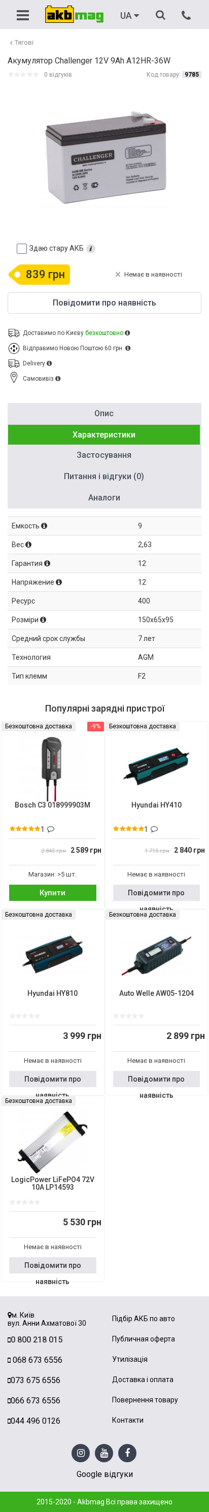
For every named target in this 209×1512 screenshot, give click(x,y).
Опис (104, 413)
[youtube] (104, 1453)
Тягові (24, 42)
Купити (52, 892)
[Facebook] (127, 1453)
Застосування (104, 455)
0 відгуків (58, 74)
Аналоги (104, 497)
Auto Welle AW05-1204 (156, 993)
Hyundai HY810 (52, 993)
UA (127, 15)
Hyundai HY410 (156, 805)
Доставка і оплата (142, 1380)
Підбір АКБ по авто (143, 1319)
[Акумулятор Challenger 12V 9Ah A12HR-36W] (106, 157)
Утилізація (130, 1359)
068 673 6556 (36, 1360)
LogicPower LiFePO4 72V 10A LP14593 (52, 1183)
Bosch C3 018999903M (52, 805)
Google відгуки (105, 1474)
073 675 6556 (35, 1380)
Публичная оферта (143, 1339)
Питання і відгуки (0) (104, 476)
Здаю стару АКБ (56, 248)
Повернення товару (145, 1400)
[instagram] (81, 1453)
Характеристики (104, 435)
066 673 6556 (35, 1400)
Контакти (128, 1420)
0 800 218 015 (36, 1340)
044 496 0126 (35, 1421)
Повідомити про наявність (156, 895)
